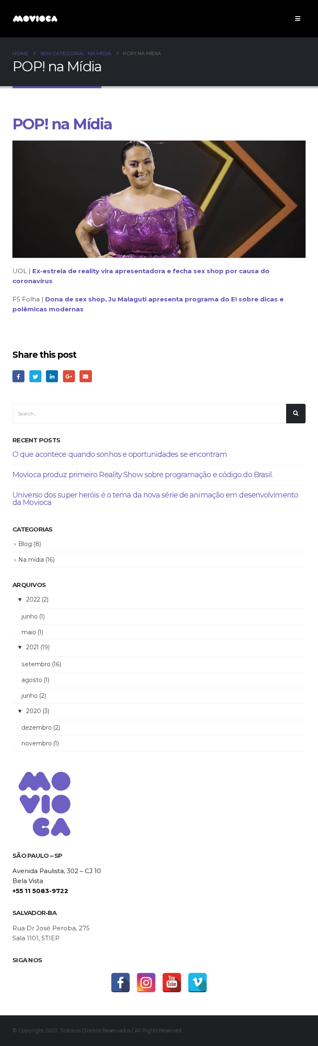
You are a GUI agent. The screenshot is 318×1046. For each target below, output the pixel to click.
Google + (69, 376)
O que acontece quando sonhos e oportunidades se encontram (119, 454)
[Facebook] (120, 983)
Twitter (35, 376)
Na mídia (31, 559)
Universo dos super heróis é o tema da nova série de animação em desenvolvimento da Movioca (155, 498)
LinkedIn (52, 376)
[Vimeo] (197, 983)
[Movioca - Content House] (35, 18)
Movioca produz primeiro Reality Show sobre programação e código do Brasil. (142, 474)
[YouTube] (172, 983)
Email (86, 376)
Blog (25, 544)
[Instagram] (146, 983)
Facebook (18, 376)
